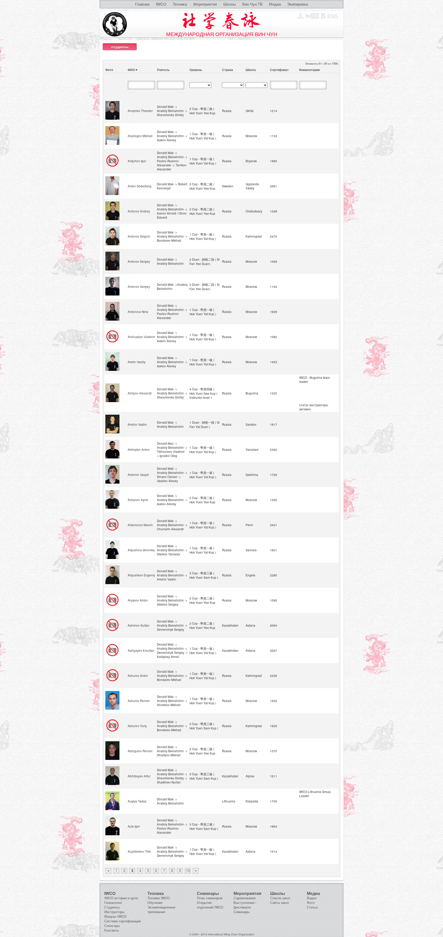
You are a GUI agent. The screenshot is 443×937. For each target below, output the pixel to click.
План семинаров (210, 897)
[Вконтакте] (323, 16)
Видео (312, 897)
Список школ (280, 897)
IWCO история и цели (121, 897)
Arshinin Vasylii (138, 475)
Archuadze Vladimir (141, 337)
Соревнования (245, 897)
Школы (229, 4)
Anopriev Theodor (140, 111)
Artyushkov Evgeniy (141, 575)
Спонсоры (112, 925)
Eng (332, 16)
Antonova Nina (138, 312)
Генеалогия (113, 902)
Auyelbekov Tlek (139, 851)
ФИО (131, 70)
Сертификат (279, 70)
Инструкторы (114, 911)
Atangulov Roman (140, 751)
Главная (142, 4)
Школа (251, 70)
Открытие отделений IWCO (210, 905)
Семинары (241, 911)
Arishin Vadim (137, 424)
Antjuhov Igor (137, 161)
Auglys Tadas (137, 801)
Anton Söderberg (140, 186)
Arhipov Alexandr (140, 393)
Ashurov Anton (138, 676)
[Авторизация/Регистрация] (300, 16)
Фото (109, 70)
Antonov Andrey (139, 211)
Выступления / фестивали (245, 905)
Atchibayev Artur (139, 776)
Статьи (312, 907)
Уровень (195, 70)
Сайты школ (279, 902)
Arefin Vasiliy (137, 362)
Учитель (163, 70)
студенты (119, 46)
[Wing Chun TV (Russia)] (312, 16)
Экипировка (297, 4)
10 (188, 870)
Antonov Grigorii (139, 236)
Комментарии (309, 70)
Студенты (111, 907)
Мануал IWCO (115, 916)
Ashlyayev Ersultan (141, 650)
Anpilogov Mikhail (140, 136)
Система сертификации (122, 921)
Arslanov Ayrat (138, 500)
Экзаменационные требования (161, 909)
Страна (227, 70)
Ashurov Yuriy (137, 726)
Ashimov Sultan (138, 625)
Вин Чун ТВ (252, 4)
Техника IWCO (158, 897)
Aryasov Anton (138, 600)
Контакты (111, 930)
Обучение (155, 902)
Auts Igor (134, 826)
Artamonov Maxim (140, 525)
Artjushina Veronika (141, 550)
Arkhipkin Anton (139, 449)
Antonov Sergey (139, 261)
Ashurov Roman (139, 701)
